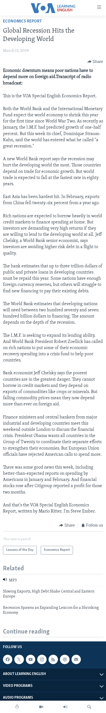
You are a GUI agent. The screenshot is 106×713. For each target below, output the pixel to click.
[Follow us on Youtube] (30, 659)
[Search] (89, 707)
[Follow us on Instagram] (42, 659)
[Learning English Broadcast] (65, 707)
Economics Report (22, 21)
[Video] (41, 707)
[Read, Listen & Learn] (17, 707)
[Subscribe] (76, 659)
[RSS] (53, 659)
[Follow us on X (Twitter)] (19, 659)
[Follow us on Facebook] (7, 659)
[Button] (95, 62)
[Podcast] (64, 659)
